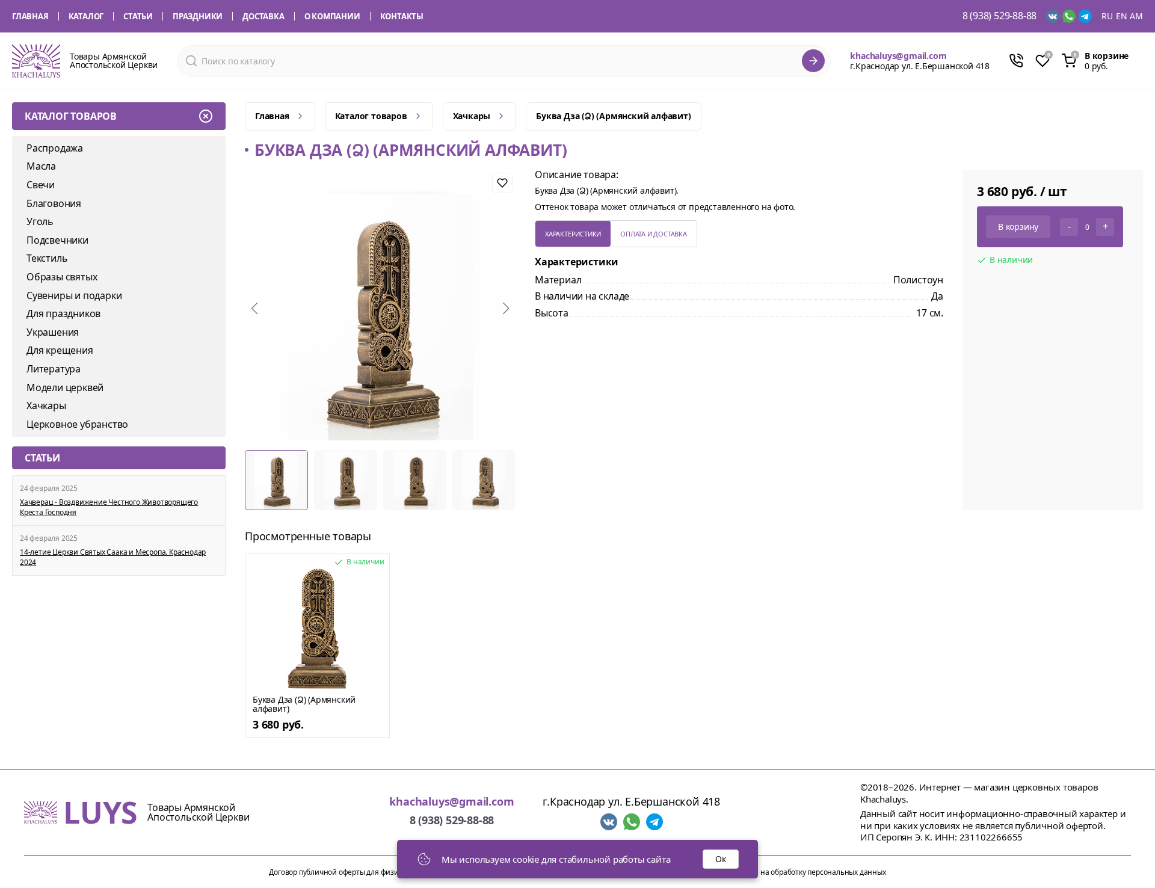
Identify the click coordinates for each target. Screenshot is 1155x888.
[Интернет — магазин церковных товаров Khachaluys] (36, 61)
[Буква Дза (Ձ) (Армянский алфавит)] (317, 629)
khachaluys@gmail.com (898, 55)
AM (1136, 16)
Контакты (402, 16)
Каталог (86, 16)
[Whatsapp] (1069, 16)
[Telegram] (1085, 16)
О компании (332, 16)
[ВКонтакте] (1052, 16)
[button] (254, 308)
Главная (30, 16)
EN (1121, 16)
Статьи (138, 16)
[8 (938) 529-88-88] (1016, 61)
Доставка (263, 16)
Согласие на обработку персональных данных (806, 872)
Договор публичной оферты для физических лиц (353, 872)
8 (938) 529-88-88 (999, 16)
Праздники (198, 16)
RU (1107, 16)
